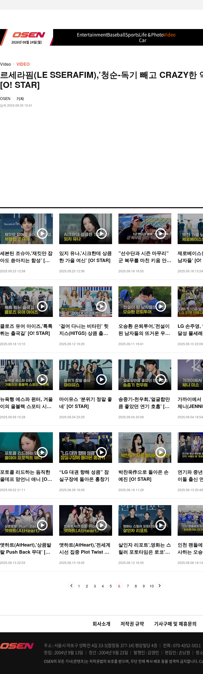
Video (5, 64)
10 (152, 586)
